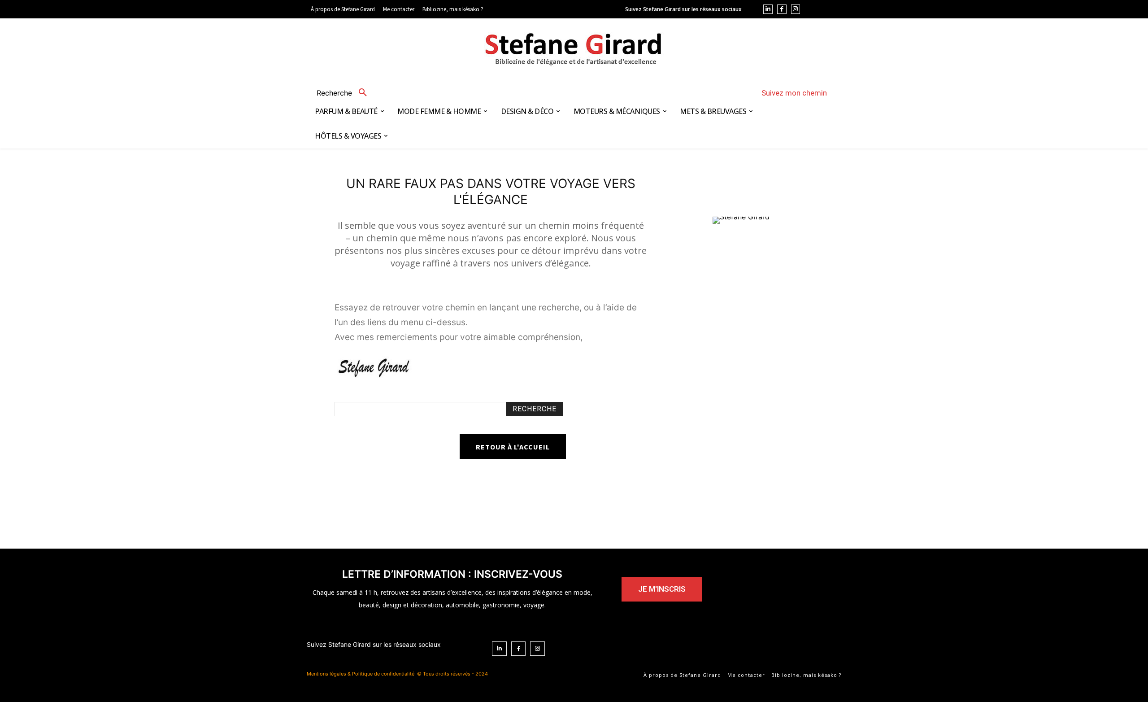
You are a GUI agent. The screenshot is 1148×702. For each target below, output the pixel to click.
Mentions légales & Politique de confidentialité (360, 674)
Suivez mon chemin (794, 92)
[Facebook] (782, 9)
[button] (345, 93)
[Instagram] (795, 9)
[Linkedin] (768, 9)
